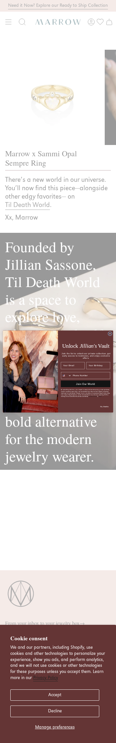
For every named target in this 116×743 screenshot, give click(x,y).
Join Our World (85, 383)
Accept (54, 695)
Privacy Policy (45, 678)
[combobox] (66, 375)
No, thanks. (104, 407)
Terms (100, 396)
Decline (55, 711)
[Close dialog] (110, 333)
